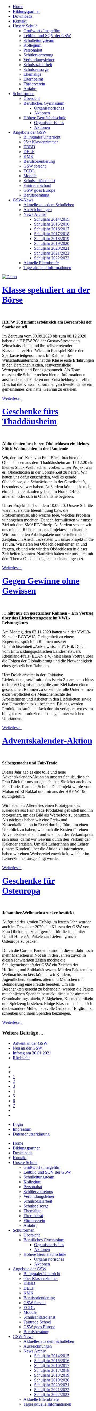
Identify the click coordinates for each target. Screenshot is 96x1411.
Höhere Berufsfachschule (44, 117)
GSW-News (23, 200)
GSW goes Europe (39, 190)
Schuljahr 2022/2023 (51, 258)
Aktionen (42, 113)
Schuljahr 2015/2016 (51, 224)
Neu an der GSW (27, 1048)
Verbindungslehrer (38, 59)
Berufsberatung (36, 195)
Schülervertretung (38, 55)
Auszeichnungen (37, 209)
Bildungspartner (26, 11)
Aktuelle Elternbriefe (41, 262)
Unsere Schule (25, 26)
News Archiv (34, 214)
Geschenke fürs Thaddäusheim (30, 416)
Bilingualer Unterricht (41, 137)
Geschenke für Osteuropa (28, 885)
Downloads (22, 16)
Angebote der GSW (29, 132)
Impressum (22, 1129)
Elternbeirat (33, 79)
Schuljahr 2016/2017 (51, 229)
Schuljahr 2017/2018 (51, 233)
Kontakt (19, 21)
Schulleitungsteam (38, 40)
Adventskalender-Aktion (47, 740)
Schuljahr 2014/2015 (51, 219)
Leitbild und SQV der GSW (47, 35)
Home (18, 6)
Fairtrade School (37, 185)
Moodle (30, 175)
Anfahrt (30, 88)
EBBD (29, 146)
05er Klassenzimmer (40, 142)
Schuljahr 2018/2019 (51, 238)
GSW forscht (34, 166)
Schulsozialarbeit (37, 64)
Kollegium (32, 45)
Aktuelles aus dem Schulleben (48, 204)
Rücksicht (21, 1057)
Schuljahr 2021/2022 (51, 253)
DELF (28, 151)
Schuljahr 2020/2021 (51, 248)
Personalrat (32, 50)
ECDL (29, 171)
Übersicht (31, 98)
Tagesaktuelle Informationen (47, 267)
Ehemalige (32, 74)
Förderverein (34, 84)
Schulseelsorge (36, 69)
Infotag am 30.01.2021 (32, 1053)
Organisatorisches (49, 108)
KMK (28, 156)
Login (18, 1124)
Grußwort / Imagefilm (41, 30)
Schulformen (23, 93)
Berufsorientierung (39, 161)
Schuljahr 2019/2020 (51, 243)
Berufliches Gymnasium (43, 103)
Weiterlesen (12, 398)
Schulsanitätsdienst (39, 180)
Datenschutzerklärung (31, 1134)
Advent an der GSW (30, 1043)
